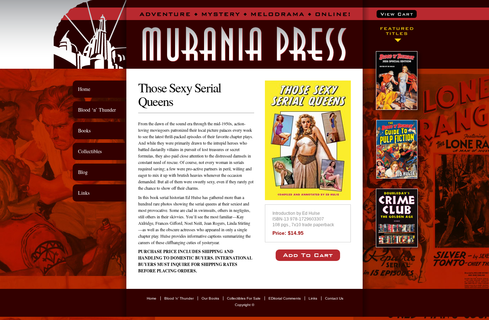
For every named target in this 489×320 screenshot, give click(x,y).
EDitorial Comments (284, 298)
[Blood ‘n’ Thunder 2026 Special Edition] (396, 107)
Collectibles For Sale (244, 298)
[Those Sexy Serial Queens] (308, 198)
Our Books (210, 298)
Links (83, 192)
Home (84, 89)
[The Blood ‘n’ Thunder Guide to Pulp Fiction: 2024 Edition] (396, 176)
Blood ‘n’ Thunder (97, 109)
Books (84, 130)
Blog (83, 172)
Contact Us (334, 298)
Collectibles (90, 151)
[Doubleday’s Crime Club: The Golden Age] (397, 245)
